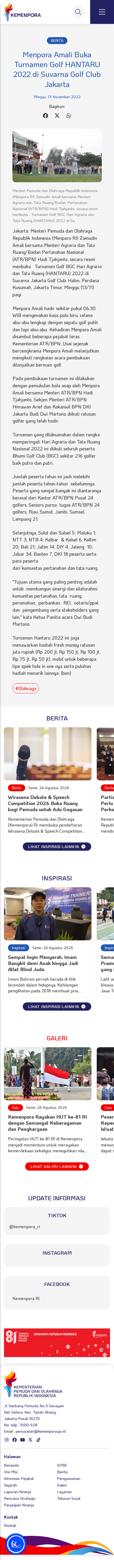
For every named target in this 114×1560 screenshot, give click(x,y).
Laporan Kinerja (17, 1491)
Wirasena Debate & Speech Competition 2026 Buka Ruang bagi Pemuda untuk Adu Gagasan (45, 803)
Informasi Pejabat (19, 1478)
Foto (15, 1107)
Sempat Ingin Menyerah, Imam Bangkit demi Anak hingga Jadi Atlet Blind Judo (43, 963)
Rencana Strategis (20, 1498)
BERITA (57, 40)
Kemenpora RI (26, 1298)
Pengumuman (68, 1478)
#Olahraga (25, 688)
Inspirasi (18, 947)
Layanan (64, 1491)
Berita (16, 787)
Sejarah (10, 1485)
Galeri (62, 1485)
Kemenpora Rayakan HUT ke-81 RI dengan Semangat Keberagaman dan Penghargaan (47, 1122)
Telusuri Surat (69, 1498)
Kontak (10, 1525)
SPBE (62, 1465)
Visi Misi (11, 1471)
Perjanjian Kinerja (19, 1504)
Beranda (11, 1465)
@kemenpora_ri (24, 1226)
